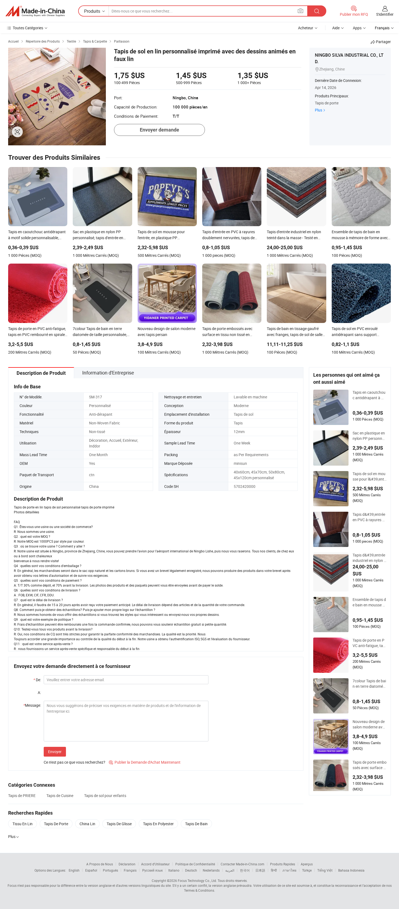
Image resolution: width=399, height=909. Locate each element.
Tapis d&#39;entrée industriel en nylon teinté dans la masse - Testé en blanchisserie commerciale (369, 557)
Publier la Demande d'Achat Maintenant (144, 762)
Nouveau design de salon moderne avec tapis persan (369, 724)
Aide (336, 27)
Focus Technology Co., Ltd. (197, 880)
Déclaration (127, 864)
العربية (229, 870)
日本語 (260, 870)
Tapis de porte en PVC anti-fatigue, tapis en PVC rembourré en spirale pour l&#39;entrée (369, 643)
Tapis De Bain (196, 823)
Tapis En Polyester (158, 823)
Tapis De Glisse (119, 823)
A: (39, 692)
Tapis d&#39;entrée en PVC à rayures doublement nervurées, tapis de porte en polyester (370, 517)
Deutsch (191, 870)
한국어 (245, 870)
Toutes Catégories (28, 27)
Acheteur (305, 27)
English (74, 870)
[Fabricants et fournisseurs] (35, 11)
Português (110, 870)
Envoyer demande (159, 130)
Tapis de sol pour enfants (105, 795)
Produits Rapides (282, 864)
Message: (32, 705)
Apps (357, 27)
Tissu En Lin (22, 823)
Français (130, 870)
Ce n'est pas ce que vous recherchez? (74, 762)
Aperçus (307, 864)
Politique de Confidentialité (195, 864)
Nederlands (211, 870)
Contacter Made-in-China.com (242, 864)
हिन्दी (274, 870)
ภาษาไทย (289, 870)
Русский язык (152, 870)
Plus (318, 110)
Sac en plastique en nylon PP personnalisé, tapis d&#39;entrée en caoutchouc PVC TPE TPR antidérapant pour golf (369, 435)
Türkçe (307, 870)
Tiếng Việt (324, 870)
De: (37, 679)
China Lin (87, 823)
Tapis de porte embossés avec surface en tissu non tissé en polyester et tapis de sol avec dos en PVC (370, 765)
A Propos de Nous (99, 864)
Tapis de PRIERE (22, 795)
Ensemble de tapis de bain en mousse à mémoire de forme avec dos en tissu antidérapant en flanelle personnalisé (370, 602)
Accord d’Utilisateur (155, 864)
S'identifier (385, 14)
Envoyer (55, 751)
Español (91, 870)
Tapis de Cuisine (59, 795)
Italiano (173, 870)
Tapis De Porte (56, 823)
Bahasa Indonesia (351, 870)
